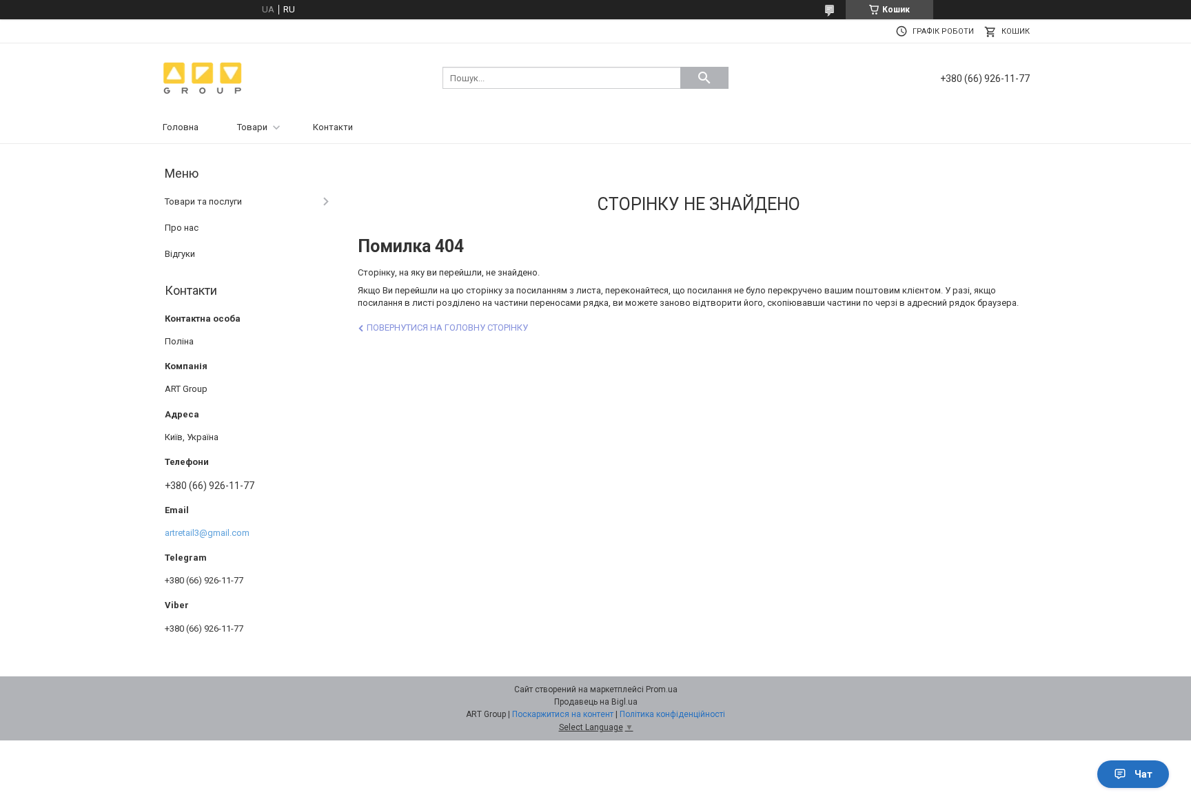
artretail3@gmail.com (207, 533)
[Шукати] (704, 78)
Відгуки (180, 254)
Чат (1143, 774)
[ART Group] (202, 77)
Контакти (333, 127)
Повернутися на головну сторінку (447, 327)
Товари (252, 127)
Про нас (181, 227)
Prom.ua (662, 689)
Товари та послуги (203, 201)
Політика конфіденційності (672, 714)
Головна (180, 127)
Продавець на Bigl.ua (596, 702)
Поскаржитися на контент (562, 714)
